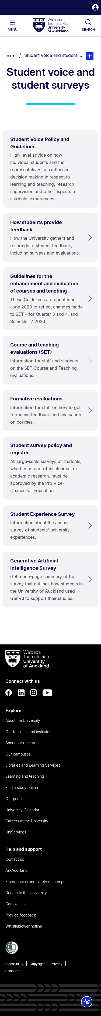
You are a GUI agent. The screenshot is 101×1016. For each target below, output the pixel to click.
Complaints (15, 903)
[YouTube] (47, 692)
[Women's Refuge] (11, 952)
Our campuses (18, 754)
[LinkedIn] (21, 692)
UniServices (15, 832)
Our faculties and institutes (28, 731)
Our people (15, 798)
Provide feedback (20, 915)
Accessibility (13, 964)
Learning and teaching (24, 776)
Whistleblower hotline (23, 926)
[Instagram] (33, 692)
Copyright (37, 964)
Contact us (14, 859)
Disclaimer (12, 971)
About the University (22, 720)
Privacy (56, 964)
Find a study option (21, 787)
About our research (22, 742)
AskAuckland (16, 870)
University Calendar (22, 810)
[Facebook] (8, 692)
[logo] (50, 26)
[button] (95, 8)
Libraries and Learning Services (32, 765)
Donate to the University (26, 892)
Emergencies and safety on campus (36, 881)
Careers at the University (26, 821)
